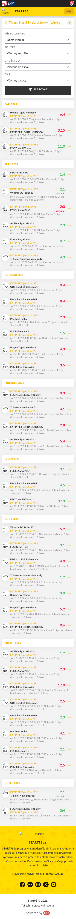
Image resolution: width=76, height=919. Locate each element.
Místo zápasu (15, 34)
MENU (69, 11)
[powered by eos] (38, 913)
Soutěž (10, 47)
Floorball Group (53, 874)
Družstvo (12, 61)
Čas (7, 74)
